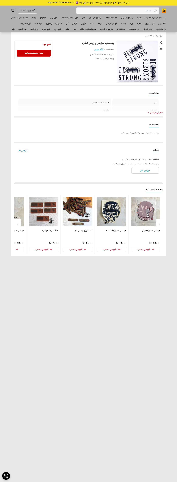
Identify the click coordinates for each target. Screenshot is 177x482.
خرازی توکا (159, 36)
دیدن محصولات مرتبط (34, 53)
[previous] (159, 224)
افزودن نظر (23, 150)
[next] (17, 224)
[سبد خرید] (12, 10)
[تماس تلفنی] (6, 476)
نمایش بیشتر (156, 112)
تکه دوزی (148, 36)
